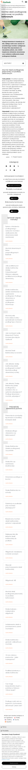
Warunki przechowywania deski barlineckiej (13, 567)
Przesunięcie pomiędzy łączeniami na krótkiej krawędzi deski (13, 418)
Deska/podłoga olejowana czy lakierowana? (11, 433)
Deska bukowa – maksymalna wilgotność (11, 611)
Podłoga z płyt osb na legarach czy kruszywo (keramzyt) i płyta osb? (13, 703)
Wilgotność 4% (10, 580)
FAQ (2, 7)
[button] (23, 63)
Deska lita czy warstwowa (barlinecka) (10, 464)
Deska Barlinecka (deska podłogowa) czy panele (12, 448)
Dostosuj (14, 767)
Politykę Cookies (6, 759)
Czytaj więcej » (9, 241)
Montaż (7, 5)
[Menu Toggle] (26, 2)
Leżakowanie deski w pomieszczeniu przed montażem (13, 626)
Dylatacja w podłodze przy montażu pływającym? (13, 506)
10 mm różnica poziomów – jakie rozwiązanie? (11, 657)
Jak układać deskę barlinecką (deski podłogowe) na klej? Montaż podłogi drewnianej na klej (13, 368)
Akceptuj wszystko (14, 763)
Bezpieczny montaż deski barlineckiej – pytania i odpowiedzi (13, 521)
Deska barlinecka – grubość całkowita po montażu (13, 642)
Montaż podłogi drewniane (17, 5)
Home (3, 5)
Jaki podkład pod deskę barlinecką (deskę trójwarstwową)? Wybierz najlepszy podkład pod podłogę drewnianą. (13, 272)
